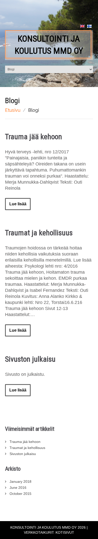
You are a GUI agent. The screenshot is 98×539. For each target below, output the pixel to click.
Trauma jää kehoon (33, 136)
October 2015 (20, 494)
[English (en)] (82, 26)
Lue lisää (17, 204)
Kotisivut (65, 532)
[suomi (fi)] (89, 26)
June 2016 (18, 488)
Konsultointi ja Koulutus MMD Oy (49, 45)
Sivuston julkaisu (30, 359)
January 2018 (20, 481)
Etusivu (12, 110)
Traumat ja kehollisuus (39, 232)
